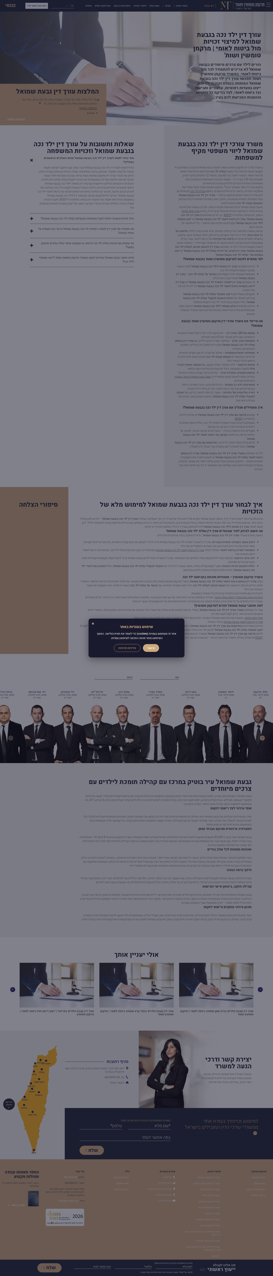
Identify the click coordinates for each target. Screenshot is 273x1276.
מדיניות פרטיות (127, 648)
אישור (151, 648)
